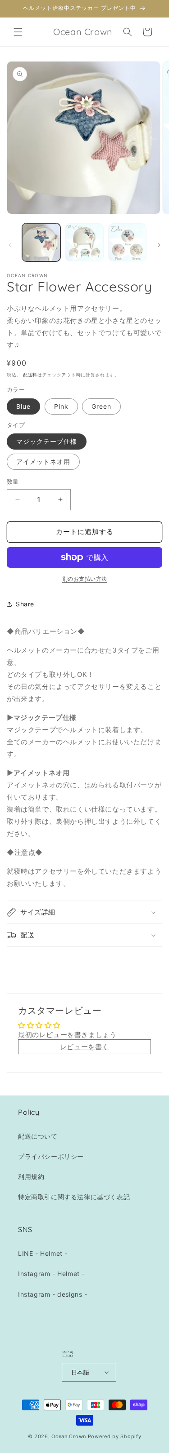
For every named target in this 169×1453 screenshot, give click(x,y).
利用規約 (31, 1176)
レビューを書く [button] (84, 1046)
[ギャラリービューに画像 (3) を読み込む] (127, 242)
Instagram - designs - (52, 1294)
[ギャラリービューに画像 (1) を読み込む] (41, 242)
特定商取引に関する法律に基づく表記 (74, 1197)
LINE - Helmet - (43, 1253)
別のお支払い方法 (84, 578)
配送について (38, 1136)
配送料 (30, 374)
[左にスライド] (10, 245)
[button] (18, 32)
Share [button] (25, 604)
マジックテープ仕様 (46, 441)
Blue (23, 406)
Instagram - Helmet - (51, 1273)
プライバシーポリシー (51, 1156)
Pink (61, 406)
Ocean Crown (68, 1436)
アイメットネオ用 (43, 461)
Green (101, 406)
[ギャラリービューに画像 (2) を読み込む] (84, 242)
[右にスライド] (159, 245)
